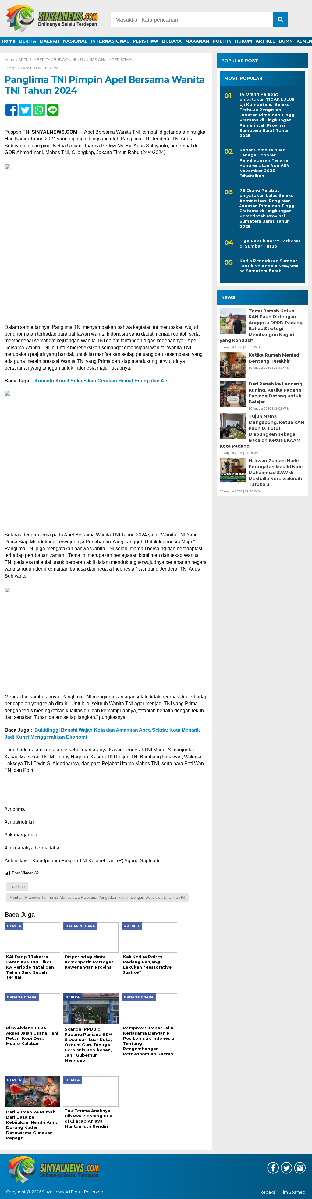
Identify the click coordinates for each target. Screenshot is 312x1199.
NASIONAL (75, 41)
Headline (17, 886)
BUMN (286, 41)
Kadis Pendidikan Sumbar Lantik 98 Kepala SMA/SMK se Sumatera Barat (269, 265)
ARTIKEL (265, 41)
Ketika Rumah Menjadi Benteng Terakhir (274, 358)
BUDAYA (172, 41)
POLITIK (222, 41)
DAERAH (49, 41)
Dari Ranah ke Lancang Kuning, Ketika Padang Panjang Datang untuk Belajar (275, 393)
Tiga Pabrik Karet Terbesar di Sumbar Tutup (269, 243)
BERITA (27, 41)
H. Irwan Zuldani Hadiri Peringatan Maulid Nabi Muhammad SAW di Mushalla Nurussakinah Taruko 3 (276, 472)
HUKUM (243, 41)
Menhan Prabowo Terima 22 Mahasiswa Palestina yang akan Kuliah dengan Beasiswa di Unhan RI (97, 897)
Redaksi (268, 1192)
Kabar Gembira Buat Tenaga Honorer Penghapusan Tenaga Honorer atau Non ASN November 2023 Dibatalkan (264, 162)
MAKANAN (197, 41)
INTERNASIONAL (110, 41)
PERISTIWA (145, 41)
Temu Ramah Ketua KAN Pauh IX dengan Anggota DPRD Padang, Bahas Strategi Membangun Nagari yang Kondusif (262, 325)
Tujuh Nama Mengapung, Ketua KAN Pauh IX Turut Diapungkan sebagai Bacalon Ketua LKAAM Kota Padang (262, 431)
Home (9, 41)
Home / (11, 59)
